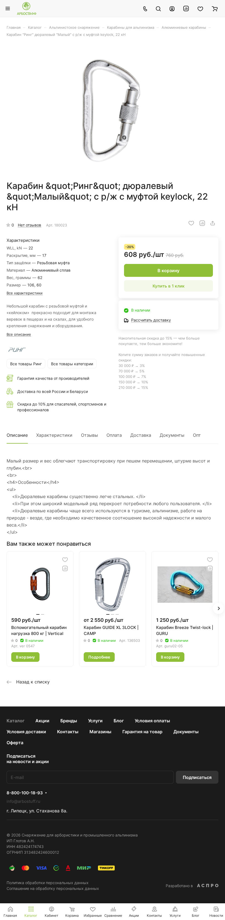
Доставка (140, 435)
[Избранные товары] (200, 8)
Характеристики (54, 435)
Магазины (100, 731)
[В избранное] (191, 223)
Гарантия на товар (142, 731)
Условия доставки (26, 731)
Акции (42, 720)
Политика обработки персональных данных (48, 882)
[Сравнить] (202, 223)
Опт (197, 435)
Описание (17, 435)
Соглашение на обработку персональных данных (53, 888)
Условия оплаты (152, 720)
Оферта (15, 742)
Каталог (15, 720)
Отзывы (89, 435)
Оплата (114, 435)
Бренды (68, 720)
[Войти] (172, 8)
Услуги (95, 720)
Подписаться (197, 777)
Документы (172, 435)
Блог (119, 720)
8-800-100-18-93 (25, 792)
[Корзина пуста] (215, 8)
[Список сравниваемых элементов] (186, 8)
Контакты (67, 731)
